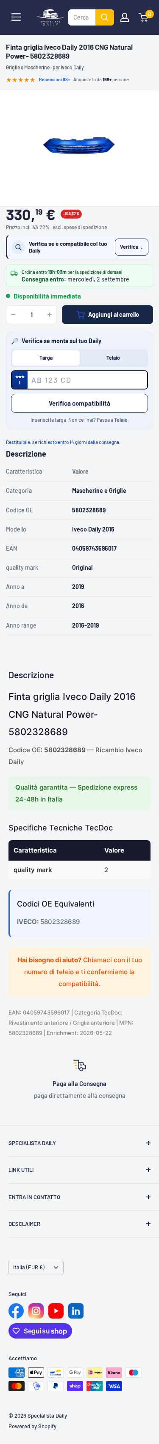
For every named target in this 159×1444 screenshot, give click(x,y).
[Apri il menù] (16, 17)
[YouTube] (56, 1311)
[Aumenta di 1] (49, 314)
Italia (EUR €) (29, 1267)
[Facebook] (16, 1311)
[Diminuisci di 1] (13, 314)
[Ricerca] (104, 17)
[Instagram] (36, 1311)
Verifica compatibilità (79, 403)
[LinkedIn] (76, 1311)
